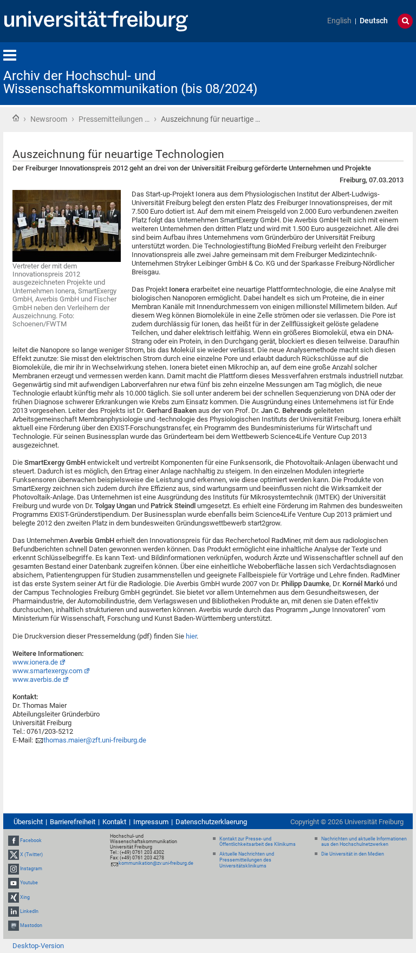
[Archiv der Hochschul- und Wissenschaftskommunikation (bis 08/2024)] (360, 73)
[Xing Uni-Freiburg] (13, 897)
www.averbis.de (36, 679)
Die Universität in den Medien (352, 854)
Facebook (31, 840)
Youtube (29, 882)
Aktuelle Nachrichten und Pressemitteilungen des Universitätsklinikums (246, 860)
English (339, 20)
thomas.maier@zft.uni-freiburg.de (94, 740)
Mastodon (31, 925)
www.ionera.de (35, 662)
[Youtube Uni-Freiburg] (13, 882)
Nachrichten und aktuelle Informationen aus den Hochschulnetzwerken (364, 841)
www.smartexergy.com (47, 671)
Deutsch (374, 20)
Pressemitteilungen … (114, 119)
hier (191, 636)
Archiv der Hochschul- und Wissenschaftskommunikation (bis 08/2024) (130, 82)
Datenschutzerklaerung (211, 822)
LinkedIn (29, 911)
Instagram (31, 868)
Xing (25, 897)
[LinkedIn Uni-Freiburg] (13, 911)
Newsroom (48, 119)
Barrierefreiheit (72, 822)
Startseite (15, 118)
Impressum (150, 822)
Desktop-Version (38, 946)
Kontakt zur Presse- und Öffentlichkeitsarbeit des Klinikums (257, 841)
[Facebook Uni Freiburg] (13, 840)
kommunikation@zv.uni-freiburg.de (156, 863)
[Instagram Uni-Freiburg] (13, 868)
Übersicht (28, 822)
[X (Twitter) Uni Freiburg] (13, 854)
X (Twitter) (31, 854)
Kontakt (114, 822)
